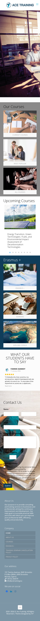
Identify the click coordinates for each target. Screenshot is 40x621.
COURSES (9, 542)
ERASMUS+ (10, 546)
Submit (8, 485)
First (4, 417)
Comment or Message (12, 434)
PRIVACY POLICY (12, 557)
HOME (8, 533)
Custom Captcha (10, 452)
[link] (20, 124)
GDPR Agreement (11, 463)
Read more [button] (8, 386)
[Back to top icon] (20, 607)
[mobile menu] (37, 4)
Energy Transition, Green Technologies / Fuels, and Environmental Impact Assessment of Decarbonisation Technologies (19, 240)
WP (32, 614)
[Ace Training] (20, 5)
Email (6, 422)
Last (22, 417)
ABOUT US (10, 537)
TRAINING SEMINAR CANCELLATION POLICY (19, 551)
